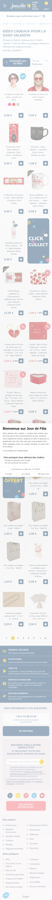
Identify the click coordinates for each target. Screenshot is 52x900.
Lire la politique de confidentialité (15, 451)
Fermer (8, 474)
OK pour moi (43, 474)
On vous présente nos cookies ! (17, 463)
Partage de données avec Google (17, 460)
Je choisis (26, 474)
